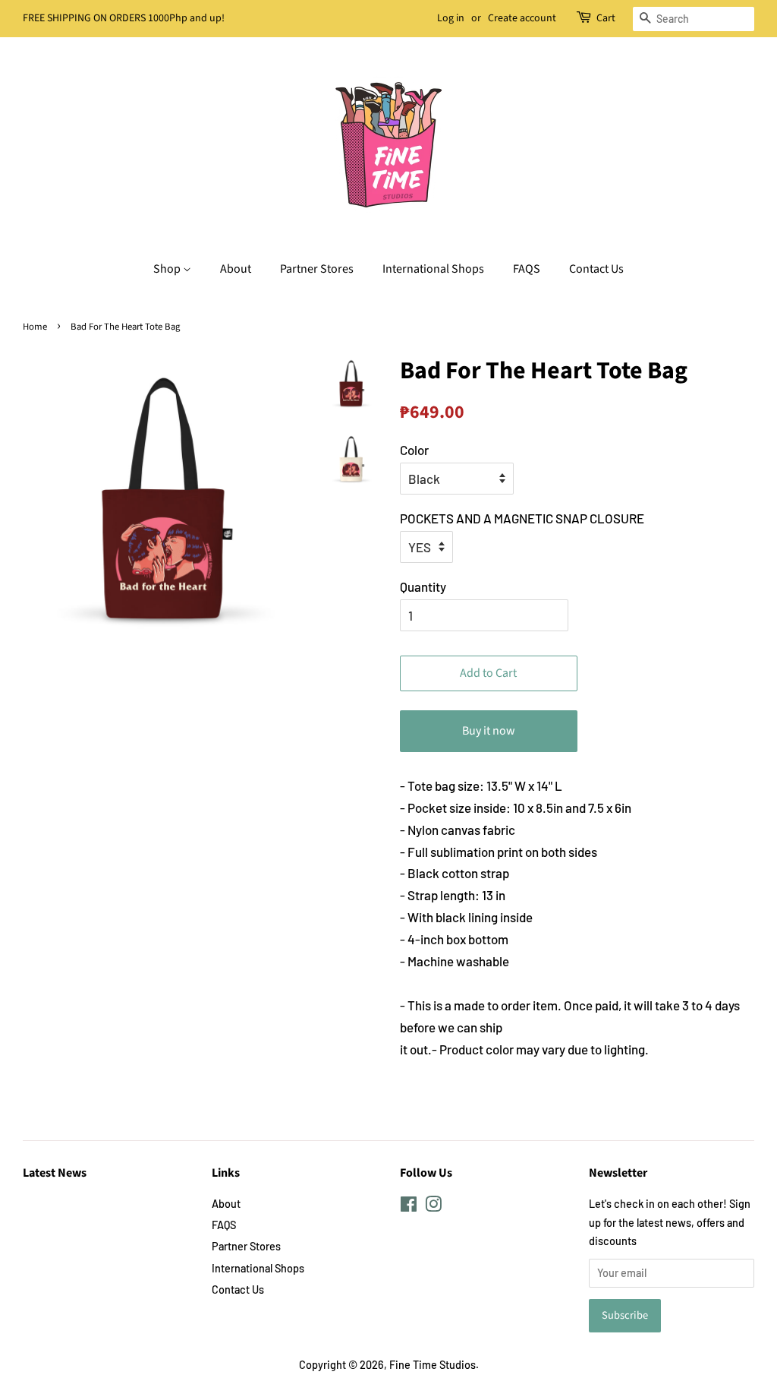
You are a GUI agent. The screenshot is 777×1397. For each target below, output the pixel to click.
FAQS (526, 269)
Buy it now (488, 730)
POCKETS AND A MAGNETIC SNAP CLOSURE (522, 518)
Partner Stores (317, 269)
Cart (605, 18)
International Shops (433, 269)
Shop (168, 269)
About (235, 269)
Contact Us (596, 269)
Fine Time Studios (432, 1364)
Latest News (55, 1173)
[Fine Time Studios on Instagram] (433, 1206)
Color (414, 449)
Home (35, 326)
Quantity (423, 586)
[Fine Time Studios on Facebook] (408, 1206)
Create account (522, 18)
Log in (450, 18)
